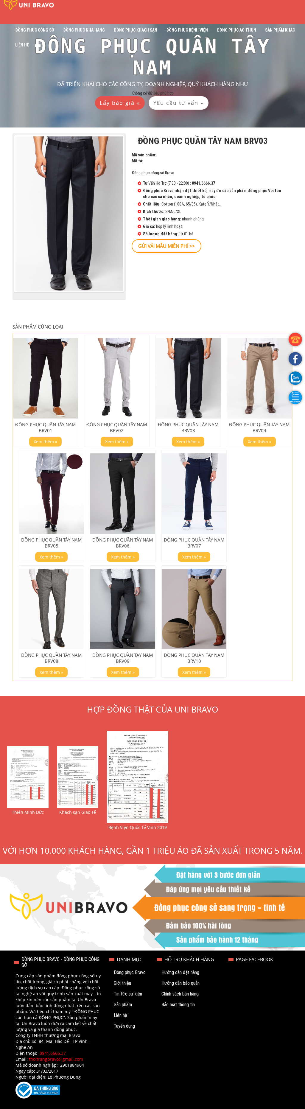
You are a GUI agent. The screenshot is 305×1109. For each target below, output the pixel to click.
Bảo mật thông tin (178, 1004)
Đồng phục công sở (34, 30)
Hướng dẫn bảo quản (180, 983)
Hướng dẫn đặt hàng (180, 972)
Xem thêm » (45, 441)
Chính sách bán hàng (180, 994)
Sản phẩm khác (280, 30)
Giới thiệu (122, 983)
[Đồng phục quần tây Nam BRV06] (122, 493)
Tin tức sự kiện (128, 994)
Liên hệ (22, 45)
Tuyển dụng (124, 1026)
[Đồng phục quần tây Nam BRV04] (259, 378)
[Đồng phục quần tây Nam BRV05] (51, 493)
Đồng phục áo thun (236, 30)
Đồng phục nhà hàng (84, 30)
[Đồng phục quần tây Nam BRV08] (51, 609)
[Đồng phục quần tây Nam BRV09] (122, 609)
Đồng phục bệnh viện (187, 30)
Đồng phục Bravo (130, 972)
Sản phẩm (123, 1004)
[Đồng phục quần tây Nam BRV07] (194, 493)
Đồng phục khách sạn (135, 30)
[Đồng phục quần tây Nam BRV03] (188, 378)
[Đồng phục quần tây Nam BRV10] (194, 609)
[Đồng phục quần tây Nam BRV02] (116, 378)
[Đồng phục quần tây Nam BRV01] (45, 378)
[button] (295, 397)
